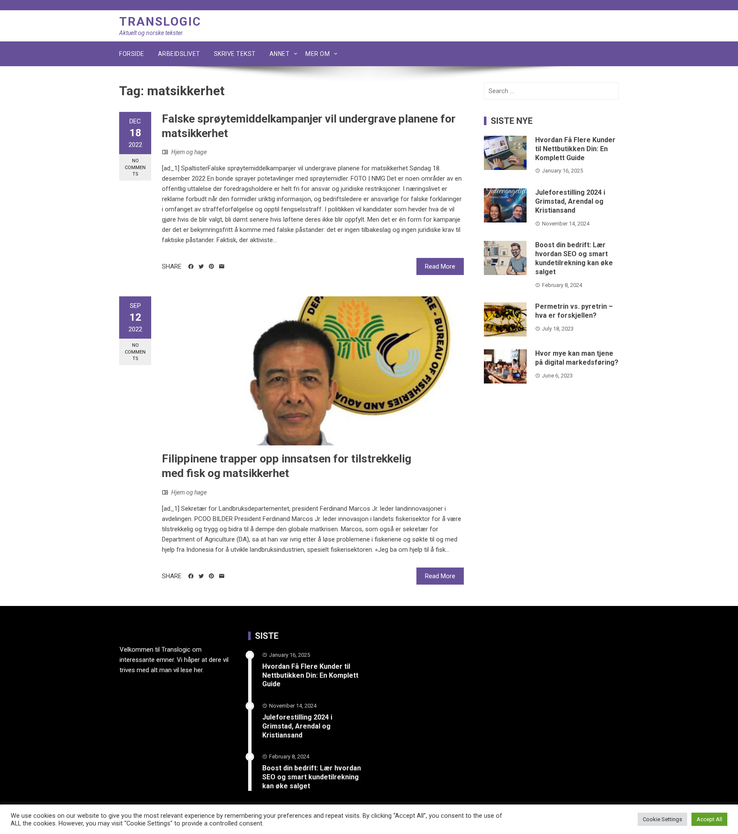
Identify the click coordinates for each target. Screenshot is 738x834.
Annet (279, 53)
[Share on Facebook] (191, 266)
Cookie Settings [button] (662, 819)
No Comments (135, 167)
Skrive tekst (235, 53)
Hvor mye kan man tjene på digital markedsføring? (576, 357)
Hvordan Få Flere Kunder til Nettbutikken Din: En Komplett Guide (575, 149)
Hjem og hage (189, 152)
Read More (440, 266)
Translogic (160, 22)
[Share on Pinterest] (211, 266)
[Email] (222, 266)
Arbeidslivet (179, 53)
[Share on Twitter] (201, 266)
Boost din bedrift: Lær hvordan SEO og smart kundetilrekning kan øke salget (574, 258)
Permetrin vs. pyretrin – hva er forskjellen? (574, 310)
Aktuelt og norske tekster (151, 32)
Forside (131, 53)
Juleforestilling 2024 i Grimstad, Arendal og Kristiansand (570, 201)
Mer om (317, 53)
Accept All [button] (709, 819)
